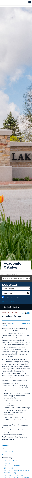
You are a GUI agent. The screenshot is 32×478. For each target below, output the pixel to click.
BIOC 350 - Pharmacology (14, 475)
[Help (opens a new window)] (29, 313)
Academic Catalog (12, 274)
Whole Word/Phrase (12, 297)
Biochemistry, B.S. (11, 451)
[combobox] (16, 279)
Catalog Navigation (11, 307)
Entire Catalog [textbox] (8, 288)
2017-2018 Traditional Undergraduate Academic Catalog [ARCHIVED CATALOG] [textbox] (16, 278)
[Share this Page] (25, 313)
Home (3, 274)
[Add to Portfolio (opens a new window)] (23, 313)
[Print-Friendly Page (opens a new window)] (27, 313)
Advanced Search (7, 301)
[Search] (28, 293)
